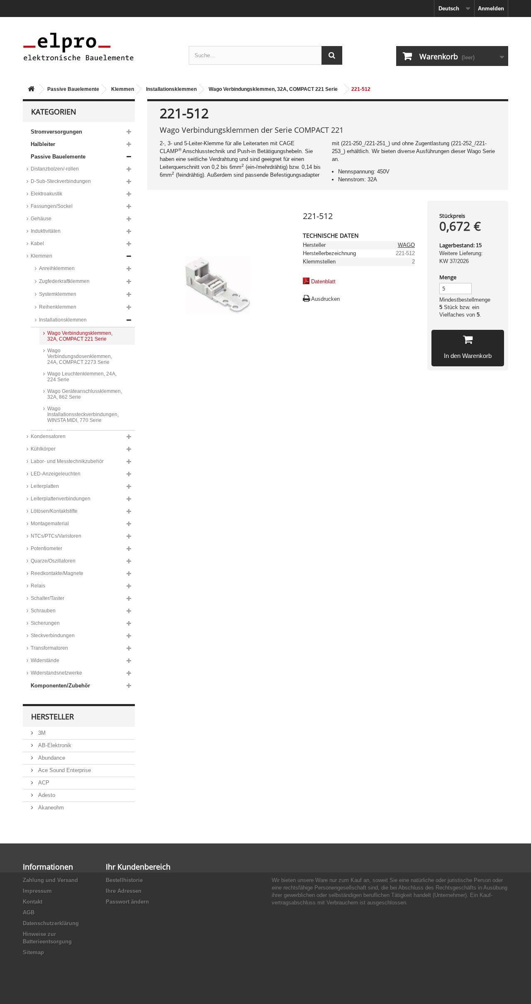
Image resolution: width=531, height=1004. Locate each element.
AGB (28, 912)
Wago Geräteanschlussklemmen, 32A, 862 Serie (84, 394)
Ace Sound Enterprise (64, 770)
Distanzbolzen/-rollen (55, 169)
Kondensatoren (48, 436)
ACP (43, 783)
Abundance (51, 758)
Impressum (37, 891)
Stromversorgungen (56, 132)
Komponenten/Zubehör (60, 685)
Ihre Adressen (123, 891)
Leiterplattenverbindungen (60, 499)
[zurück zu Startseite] (31, 89)
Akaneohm (50, 807)
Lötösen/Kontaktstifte (54, 511)
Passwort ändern (127, 902)
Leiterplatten (45, 486)
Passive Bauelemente (73, 89)
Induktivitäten (46, 231)
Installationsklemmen (171, 89)
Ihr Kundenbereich (138, 867)
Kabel (37, 243)
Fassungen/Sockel (52, 206)
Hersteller (52, 716)
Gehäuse (41, 219)
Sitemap (33, 952)
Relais (38, 586)
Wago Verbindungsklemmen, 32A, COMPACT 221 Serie (273, 89)
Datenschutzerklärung (51, 923)
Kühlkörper (43, 449)
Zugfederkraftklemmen (64, 281)
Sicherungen (45, 623)
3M (41, 733)
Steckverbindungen (53, 635)
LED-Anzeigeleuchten (55, 474)
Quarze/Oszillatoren (53, 561)
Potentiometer (46, 548)
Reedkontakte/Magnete (57, 573)
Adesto (46, 795)
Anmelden (491, 8)
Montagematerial (50, 523)
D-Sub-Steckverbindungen (61, 181)
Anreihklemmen (57, 268)
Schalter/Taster (47, 598)
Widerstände (45, 660)
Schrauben (43, 611)
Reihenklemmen (57, 307)
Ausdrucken (325, 299)
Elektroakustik (46, 194)
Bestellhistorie (124, 880)
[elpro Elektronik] (99, 46)
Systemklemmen (57, 294)
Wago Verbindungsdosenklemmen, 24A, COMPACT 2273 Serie (79, 356)
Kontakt (32, 902)
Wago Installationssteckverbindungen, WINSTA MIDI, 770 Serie (83, 414)
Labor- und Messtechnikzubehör (67, 461)
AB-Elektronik (54, 745)
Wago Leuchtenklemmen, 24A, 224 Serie (82, 377)
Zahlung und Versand (50, 880)
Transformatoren (49, 648)
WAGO (406, 245)
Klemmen (122, 89)
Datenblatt (323, 281)
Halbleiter (43, 144)
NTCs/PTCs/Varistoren (56, 536)
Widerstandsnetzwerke (56, 673)
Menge (447, 277)
